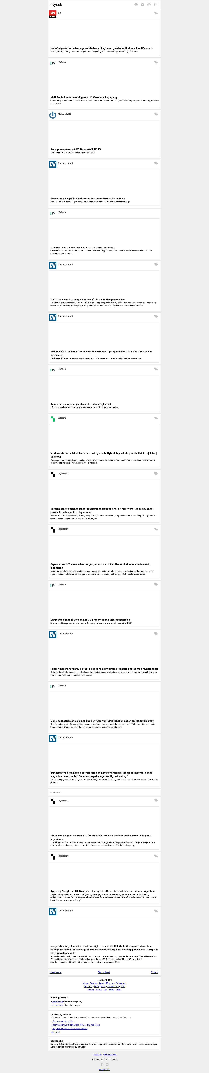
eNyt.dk (56, 4)
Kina (103, 986)
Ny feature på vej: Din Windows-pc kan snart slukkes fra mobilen (87, 198)
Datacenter (121, 983)
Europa (110, 983)
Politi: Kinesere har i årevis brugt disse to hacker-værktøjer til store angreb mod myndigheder (104, 668)
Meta (85, 983)
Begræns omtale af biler (63, 1021)
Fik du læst (104, 972)
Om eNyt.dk (97, 1054)
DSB (123, 986)
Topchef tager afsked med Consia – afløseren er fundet (82, 247)
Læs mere (55, 1032)
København (113, 986)
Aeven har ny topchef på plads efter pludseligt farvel (80, 404)
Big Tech (88, 986)
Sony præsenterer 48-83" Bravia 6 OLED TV (75, 149)
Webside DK (104, 1069)
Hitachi (91, 989)
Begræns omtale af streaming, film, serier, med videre (76, 1024)
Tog (105, 989)
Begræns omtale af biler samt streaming (70, 1028)
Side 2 (154, 972)
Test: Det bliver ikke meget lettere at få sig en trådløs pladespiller (87, 299)
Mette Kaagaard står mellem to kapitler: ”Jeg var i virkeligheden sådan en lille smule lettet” (102, 721)
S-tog (99, 989)
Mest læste (55, 972)
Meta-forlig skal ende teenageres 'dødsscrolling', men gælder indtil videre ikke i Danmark (101, 48)
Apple (101, 983)
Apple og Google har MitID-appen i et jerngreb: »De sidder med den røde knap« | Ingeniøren (103, 891)
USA (96, 986)
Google (93, 983)
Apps (118, 989)
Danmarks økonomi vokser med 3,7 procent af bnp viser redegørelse (90, 619)
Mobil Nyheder (110, 1054)
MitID (111, 989)
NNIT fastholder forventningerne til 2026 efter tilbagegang (83, 97)
